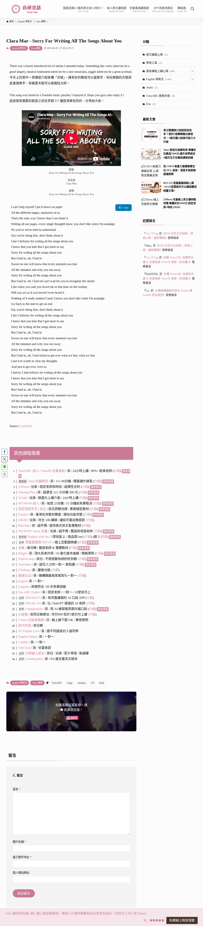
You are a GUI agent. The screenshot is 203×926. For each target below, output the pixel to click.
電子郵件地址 (22, 857)
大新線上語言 (34, 653)
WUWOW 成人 (28, 503)
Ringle (22, 553)
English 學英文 (19, 48)
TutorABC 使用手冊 (160, 95)
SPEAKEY (32, 597)
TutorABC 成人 (28, 471)
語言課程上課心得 (160, 71)
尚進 (21, 547)
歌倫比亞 (24, 575)
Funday (23, 514)
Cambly (23, 642)
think (101, 683)
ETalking (24, 570)
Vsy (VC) (151, 233)
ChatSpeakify (33, 609)
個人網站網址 (21, 872)
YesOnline (24, 564)
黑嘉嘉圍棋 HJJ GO (38, 542)
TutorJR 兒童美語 (53, 471)
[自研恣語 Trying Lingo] (26, 9)
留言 (16, 789)
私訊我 (102, 536)
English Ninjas (27, 636)
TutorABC (57, 683)
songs (70, 683)
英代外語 (24, 625)
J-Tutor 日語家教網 (31, 620)
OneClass (24, 647)
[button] (5, 452)
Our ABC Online (29, 592)
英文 (43, 509)
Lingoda (23, 586)
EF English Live (28, 631)
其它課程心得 (157, 54)
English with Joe (38, 536)
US (92, 683)
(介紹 (87, 536)
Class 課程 (35, 48)
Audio (152, 87)
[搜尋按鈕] (192, 9)
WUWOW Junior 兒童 (33, 531)
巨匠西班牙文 (27, 509)
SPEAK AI (32, 603)
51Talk (22, 497)
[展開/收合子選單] (192, 71)
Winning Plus (26, 492)
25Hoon (23, 486)
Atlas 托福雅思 (38, 481)
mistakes (82, 683)
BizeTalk (24, 525)
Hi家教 (23, 614)
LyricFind (26, 426)
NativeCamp (26, 559)
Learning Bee (33, 658)
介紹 (117, 471)
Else (151, 104)
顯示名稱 (19, 841)
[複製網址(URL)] (5, 474)
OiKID (23, 520)
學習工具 (154, 62)
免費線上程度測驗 (182, 920)
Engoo (22, 581)
